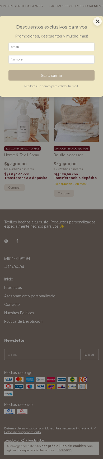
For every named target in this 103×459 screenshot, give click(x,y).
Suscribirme (51, 75)
